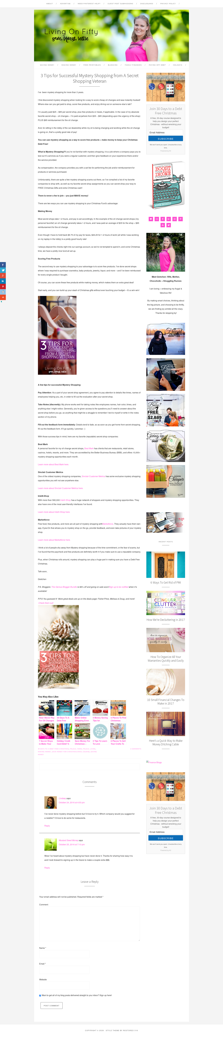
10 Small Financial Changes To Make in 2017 (165, 702)
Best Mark (89, 448)
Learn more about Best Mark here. (53, 464)
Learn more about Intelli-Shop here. (54, 511)
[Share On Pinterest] (3, 286)
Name (42, 947)
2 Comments (135, 749)
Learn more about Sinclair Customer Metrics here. (60, 488)
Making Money (44, 752)
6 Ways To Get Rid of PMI (166, 582)
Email (42, 963)
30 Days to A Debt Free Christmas (53, 749)
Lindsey (62, 798)
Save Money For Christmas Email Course (71, 752)
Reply (47, 825)
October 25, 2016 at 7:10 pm (72, 844)
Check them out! (45, 602)
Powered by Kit (165, 151)
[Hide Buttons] (1, 302)
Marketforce (107, 523)
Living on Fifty (71, 35)
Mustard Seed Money (68, 840)
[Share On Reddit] (3, 292)
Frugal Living (89, 749)
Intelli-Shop (65, 500)
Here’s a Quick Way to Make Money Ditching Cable (165, 742)
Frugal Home (76, 749)
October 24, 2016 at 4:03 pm (72, 802)
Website (43, 979)
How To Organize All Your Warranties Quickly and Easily (166, 659)
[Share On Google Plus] (3, 275)
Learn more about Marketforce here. (54, 539)
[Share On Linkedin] (3, 281)
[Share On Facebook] (3, 264)
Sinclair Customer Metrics (93, 476)
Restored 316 (130, 1030)
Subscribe (166, 138)
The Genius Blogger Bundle (64, 586)
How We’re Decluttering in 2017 (166, 620)
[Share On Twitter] (3, 270)
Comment (43, 904)
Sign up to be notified (118, 586)
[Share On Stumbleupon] (3, 297)
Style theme (112, 1030)
